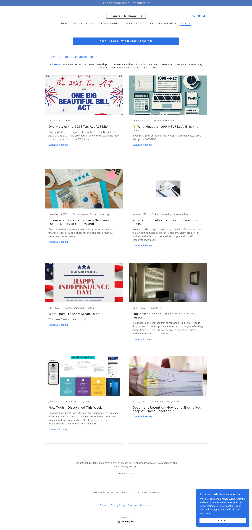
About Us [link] (80, 23)
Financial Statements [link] (147, 64)
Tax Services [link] (167, 23)
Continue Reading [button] (58, 144)
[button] (204, 15)
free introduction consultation (126, 41)
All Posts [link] (55, 64)
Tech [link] (144, 67)
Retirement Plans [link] (120, 67)
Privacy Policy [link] (118, 505)
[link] (126, 16)
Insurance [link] (180, 64)
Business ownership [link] (95, 64)
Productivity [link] (195, 64)
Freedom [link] (167, 64)
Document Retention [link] (121, 64)
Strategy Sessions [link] (139, 23)
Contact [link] (104, 505)
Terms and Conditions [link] (140, 505)
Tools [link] (154, 67)
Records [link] (103, 67)
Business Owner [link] (72, 64)
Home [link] (65, 23)
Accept (222, 520)
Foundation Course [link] (106, 23)
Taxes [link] (136, 67)
